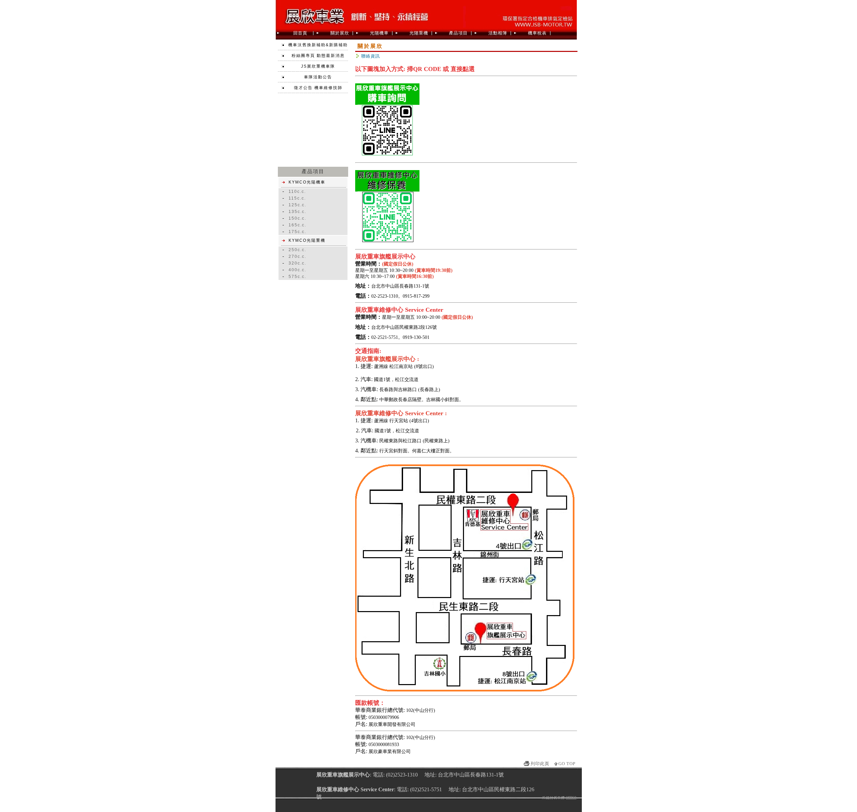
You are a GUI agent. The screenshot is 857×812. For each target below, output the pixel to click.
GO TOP (566, 763)
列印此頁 (540, 763)
